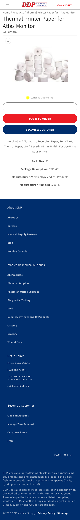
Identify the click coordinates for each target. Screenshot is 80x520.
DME (10, 308)
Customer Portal (17, 432)
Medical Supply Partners (22, 234)
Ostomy (12, 325)
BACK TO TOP (63, 455)
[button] (7, 5)
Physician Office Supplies (23, 291)
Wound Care (14, 342)
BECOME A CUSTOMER (40, 129)
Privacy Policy (46, 513)
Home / (7, 12)
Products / (19, 12)
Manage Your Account (20, 424)
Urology (12, 334)
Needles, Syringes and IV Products (28, 317)
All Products (15, 275)
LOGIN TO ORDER (40, 118)
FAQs (10, 440)
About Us (13, 217)
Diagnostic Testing (18, 300)
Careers (12, 226)
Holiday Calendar (18, 251)
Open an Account (18, 415)
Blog (10, 242)
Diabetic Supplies (18, 283)
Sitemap (62, 513)
